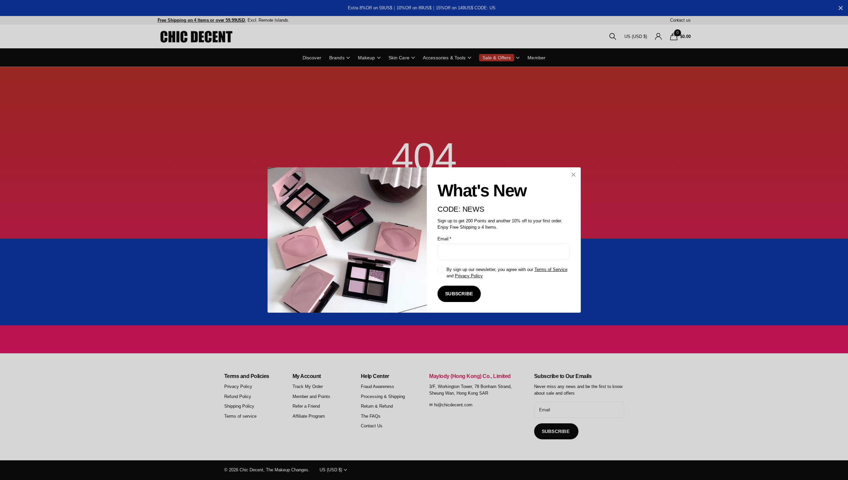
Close (573, 174)
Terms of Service (550, 269)
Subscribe (459, 293)
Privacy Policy (468, 275)
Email (444, 238)
